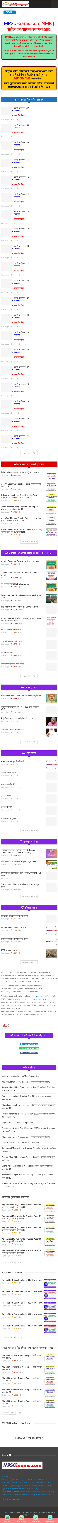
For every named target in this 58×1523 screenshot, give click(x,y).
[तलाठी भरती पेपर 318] (6, 214)
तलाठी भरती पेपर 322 (21, 281)
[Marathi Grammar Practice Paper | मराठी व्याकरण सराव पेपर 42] (50, 1392)
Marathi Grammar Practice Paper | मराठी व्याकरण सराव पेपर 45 (26, 1137)
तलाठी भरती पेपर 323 (21, 298)
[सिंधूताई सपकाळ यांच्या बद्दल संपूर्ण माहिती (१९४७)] (51, 721)
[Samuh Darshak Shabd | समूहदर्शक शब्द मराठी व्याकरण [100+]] (51, 598)
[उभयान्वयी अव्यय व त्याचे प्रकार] (51, 644)
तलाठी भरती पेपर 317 (21, 194)
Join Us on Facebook (29, 1053)
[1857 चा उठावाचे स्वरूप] (51, 953)
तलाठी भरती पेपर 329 (21, 401)
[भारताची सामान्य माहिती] (51, 776)
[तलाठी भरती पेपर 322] (6, 283)
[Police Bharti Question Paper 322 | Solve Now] (50, 1317)
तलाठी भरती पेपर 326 (21, 350)
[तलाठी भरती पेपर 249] (6, 145)
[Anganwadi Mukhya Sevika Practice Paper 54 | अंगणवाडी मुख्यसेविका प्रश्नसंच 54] (50, 1253)
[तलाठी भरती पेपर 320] (6, 249)
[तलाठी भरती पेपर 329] (6, 404)
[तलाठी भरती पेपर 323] (6, 301)
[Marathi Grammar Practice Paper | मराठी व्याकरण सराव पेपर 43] (50, 1381)
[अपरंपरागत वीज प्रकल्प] (51, 821)
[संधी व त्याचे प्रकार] (51, 655)
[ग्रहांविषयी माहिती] (51, 810)
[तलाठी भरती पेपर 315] (6, 163)
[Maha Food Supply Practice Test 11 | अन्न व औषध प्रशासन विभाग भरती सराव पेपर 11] (51, 521)
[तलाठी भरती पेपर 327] (6, 370)
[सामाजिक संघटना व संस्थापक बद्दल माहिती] (51, 942)
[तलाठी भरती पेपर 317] (6, 197)
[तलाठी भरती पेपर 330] (6, 422)
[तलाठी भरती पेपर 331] (6, 439)
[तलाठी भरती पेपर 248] (6, 128)
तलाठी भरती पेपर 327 (21, 367)
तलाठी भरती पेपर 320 (21, 246)
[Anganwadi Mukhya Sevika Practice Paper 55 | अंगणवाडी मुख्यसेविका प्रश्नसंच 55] (50, 1242)
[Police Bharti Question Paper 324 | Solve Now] (50, 1294)
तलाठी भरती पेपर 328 (21, 384)
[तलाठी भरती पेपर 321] (6, 266)
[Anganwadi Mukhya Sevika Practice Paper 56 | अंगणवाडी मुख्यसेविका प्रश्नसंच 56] (50, 1230)
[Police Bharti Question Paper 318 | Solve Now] (50, 1283)
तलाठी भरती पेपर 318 (21, 211)
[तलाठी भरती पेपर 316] (6, 180)
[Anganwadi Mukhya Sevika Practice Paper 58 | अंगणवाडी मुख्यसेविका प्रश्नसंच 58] (50, 1207)
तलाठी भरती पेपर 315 (21, 160)
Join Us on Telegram (29, 1044)
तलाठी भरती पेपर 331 (21, 436)
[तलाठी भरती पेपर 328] (6, 387)
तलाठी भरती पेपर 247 (21, 108)
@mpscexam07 (34, 1437)
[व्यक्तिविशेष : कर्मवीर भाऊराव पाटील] (51, 733)
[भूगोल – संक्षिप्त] (51, 798)
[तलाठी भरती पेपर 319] (6, 232)
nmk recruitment (36, 996)
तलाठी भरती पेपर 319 (21, 229)
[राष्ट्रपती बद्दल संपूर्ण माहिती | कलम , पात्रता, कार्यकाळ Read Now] (51, 876)
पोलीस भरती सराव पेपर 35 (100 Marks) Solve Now (39, 12)
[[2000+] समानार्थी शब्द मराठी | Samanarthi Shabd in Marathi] (51, 575)
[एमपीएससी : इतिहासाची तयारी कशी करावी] (51, 919)
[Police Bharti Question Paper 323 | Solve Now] (50, 1306)
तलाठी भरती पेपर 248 (21, 125)
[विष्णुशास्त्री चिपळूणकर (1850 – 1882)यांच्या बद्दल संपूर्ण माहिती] (51, 710)
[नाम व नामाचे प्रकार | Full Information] (51, 587)
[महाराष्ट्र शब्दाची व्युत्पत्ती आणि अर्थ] (51, 764)
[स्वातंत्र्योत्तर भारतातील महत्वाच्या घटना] (51, 930)
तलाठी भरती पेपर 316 (21, 177)
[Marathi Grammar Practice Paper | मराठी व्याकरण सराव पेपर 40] (50, 1404)
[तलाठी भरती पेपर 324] (6, 318)
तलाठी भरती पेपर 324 (21, 315)
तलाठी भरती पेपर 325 (21, 332)
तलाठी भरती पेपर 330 (21, 419)
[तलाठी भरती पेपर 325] (6, 335)
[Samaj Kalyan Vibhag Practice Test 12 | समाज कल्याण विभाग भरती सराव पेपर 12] (51, 509)
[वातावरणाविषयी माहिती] (51, 787)
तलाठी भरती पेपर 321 (21, 263)
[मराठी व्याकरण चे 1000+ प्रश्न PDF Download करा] (51, 610)
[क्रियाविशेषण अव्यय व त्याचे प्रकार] (51, 667)
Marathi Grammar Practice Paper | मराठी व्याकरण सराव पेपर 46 (26, 1082)
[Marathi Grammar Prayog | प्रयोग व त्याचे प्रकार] (51, 564)
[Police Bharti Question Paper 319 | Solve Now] (50, 1329)
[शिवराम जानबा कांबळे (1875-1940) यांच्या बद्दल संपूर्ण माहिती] (51, 698)
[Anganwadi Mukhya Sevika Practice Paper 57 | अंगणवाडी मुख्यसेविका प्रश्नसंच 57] (50, 1219)
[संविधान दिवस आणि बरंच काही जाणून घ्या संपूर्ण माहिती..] (51, 864)
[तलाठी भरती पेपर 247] (6, 111)
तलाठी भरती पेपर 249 (21, 142)
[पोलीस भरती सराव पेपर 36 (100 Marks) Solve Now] (51, 475)
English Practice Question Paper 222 (17, 1123)
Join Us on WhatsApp (30, 1048)
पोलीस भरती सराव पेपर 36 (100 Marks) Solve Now (20, 1076)
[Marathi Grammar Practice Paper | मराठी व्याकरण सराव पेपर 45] (50, 1358)
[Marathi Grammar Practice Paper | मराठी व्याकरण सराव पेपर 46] (51, 487)
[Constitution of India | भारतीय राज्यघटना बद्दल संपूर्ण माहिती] (51, 887)
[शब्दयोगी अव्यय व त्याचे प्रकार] (51, 632)
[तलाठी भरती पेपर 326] (6, 352)
